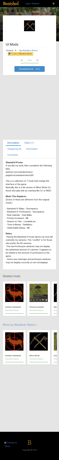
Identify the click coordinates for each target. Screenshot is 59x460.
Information (32, 149)
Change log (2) (14, 149)
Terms (7, 446)
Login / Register (32, 3)
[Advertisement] (29, 107)
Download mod (29, 69)
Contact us (12, 442)
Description (13, 143)
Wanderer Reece (30, 50)
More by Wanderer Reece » (20, 324)
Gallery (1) (29, 143)
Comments (12, 155)
